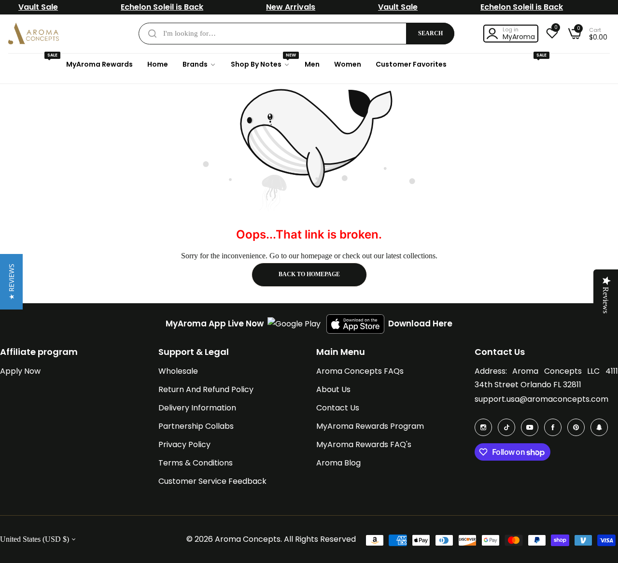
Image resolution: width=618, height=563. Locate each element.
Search (430, 33)
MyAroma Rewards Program (370, 426)
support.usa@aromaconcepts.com (541, 399)
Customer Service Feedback (212, 481)
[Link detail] (483, 427)
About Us (333, 389)
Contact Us (337, 407)
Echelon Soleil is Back (162, 7)
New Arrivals (290, 7)
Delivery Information (197, 407)
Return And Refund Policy (205, 389)
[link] (199, 64)
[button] (11, 282)
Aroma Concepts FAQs (360, 371)
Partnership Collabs (196, 426)
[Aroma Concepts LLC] (33, 33)
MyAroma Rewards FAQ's (363, 444)
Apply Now (20, 371)
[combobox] (296, 33)
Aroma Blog (338, 462)
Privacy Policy (184, 444)
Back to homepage (309, 274)
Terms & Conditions (195, 462)
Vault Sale (38, 7)
